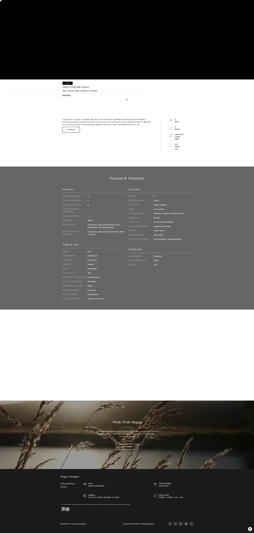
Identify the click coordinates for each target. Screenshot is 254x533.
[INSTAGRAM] (175, 524)
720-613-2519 (164, 486)
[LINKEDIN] (181, 524)
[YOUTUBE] (186, 524)
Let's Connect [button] (127, 447)
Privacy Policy (147, 524)
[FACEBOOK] (170, 524)
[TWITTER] (191, 524)
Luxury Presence (78, 524)
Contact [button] (71, 130)
